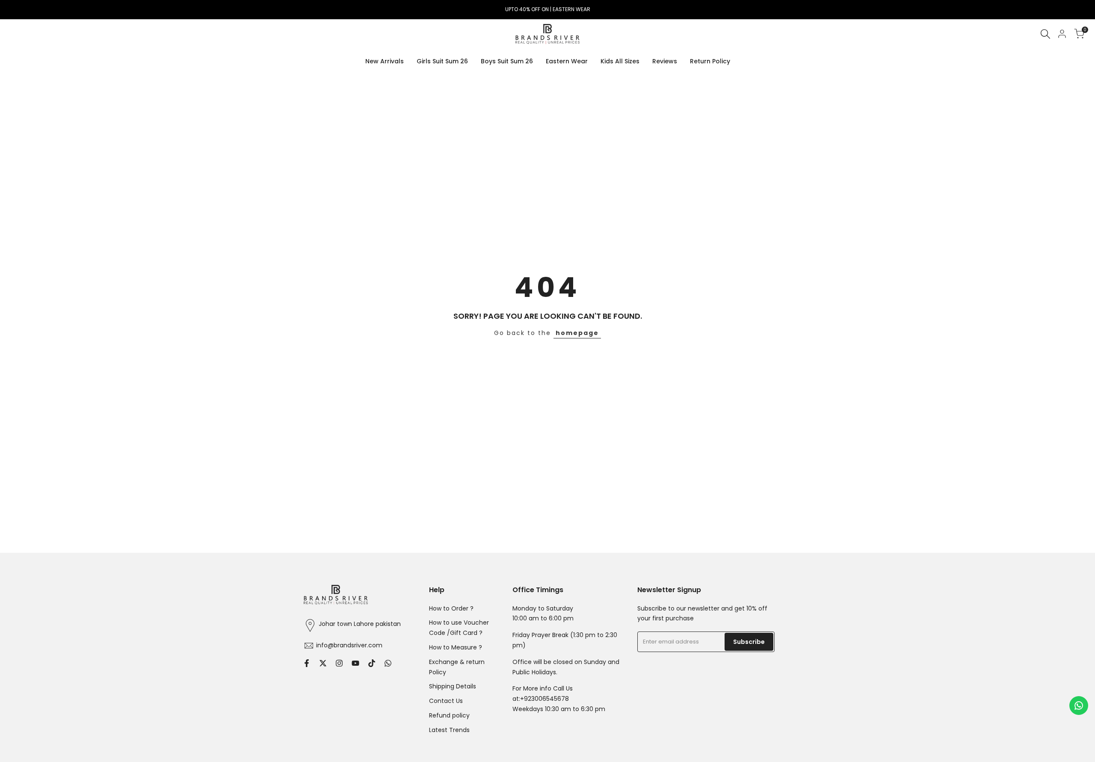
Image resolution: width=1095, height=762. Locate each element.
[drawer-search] (1045, 34)
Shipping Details (452, 686)
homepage (577, 333)
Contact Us (446, 701)
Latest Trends (449, 730)
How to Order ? (451, 608)
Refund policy (449, 715)
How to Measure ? (455, 647)
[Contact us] (1078, 705)
